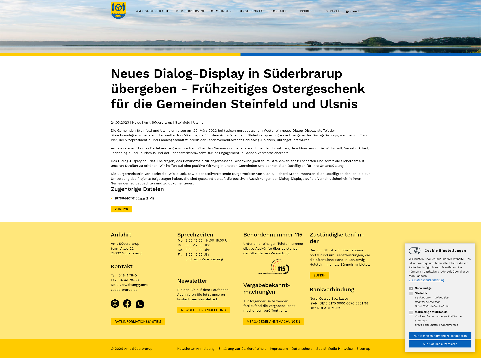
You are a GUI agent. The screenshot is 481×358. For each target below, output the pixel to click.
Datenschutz (302, 348)
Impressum (279, 348)
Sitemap (363, 348)
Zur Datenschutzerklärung (426, 280)
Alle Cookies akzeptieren (440, 344)
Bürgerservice (190, 11)
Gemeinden (221, 11)
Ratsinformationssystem (138, 321)
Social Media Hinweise (334, 348)
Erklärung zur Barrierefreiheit (242, 348)
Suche (335, 11)
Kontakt (279, 11)
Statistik (421, 293)
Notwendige (423, 288)
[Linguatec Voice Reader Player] (357, 11)
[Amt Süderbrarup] (122, 11)
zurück (121, 209)
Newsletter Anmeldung (203, 310)
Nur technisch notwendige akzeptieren (440, 336)
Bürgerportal (251, 11)
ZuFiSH (319, 275)
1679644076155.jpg (130, 198)
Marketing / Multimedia (431, 312)
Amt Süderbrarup (153, 11)
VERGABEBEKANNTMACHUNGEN (273, 321)
